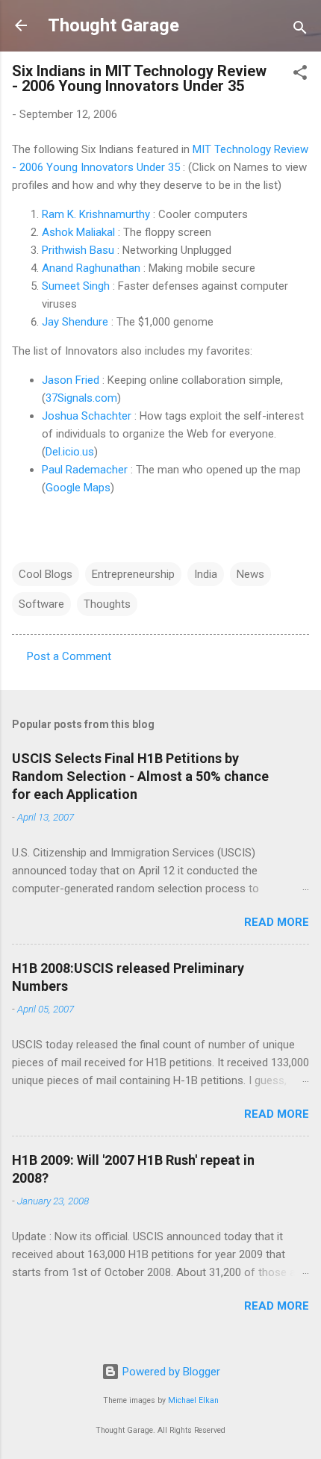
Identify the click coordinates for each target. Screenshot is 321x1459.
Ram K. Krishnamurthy (96, 214)
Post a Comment (69, 656)
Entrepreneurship (133, 574)
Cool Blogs (45, 574)
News (250, 574)
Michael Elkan (193, 1400)
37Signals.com (81, 398)
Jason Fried (70, 380)
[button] (300, 75)
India (205, 574)
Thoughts (107, 604)
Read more (276, 922)
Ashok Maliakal (78, 232)
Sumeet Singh (76, 286)
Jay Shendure (75, 322)
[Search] (300, 30)
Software (41, 604)
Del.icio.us (70, 451)
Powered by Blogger (169, 1371)
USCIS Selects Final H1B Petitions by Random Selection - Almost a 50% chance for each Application (140, 776)
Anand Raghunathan (91, 268)
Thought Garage (113, 25)
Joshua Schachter (86, 416)
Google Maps (78, 487)
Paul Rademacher (85, 469)
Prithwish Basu (78, 250)
